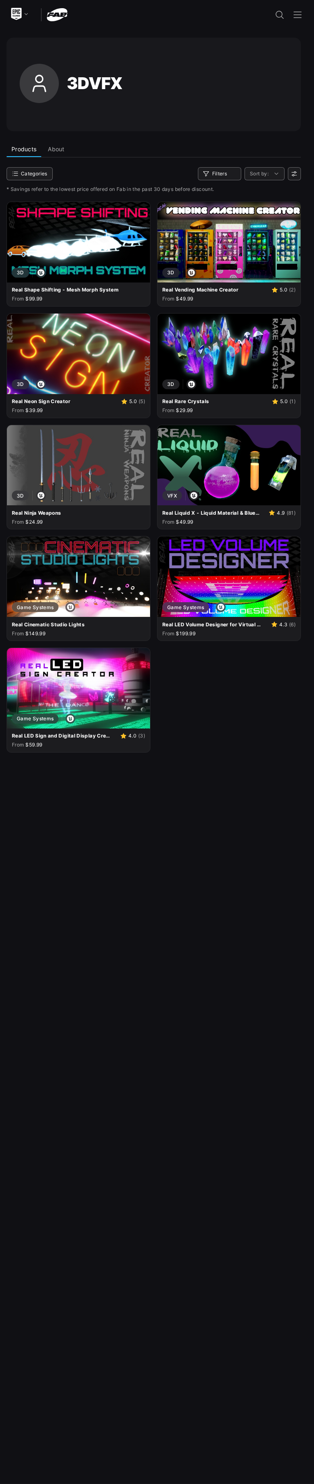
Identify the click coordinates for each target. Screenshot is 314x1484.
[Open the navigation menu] (297, 14)
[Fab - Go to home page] (57, 14)
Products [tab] (23, 149)
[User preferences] (294, 173)
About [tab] (56, 149)
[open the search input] (279, 14)
